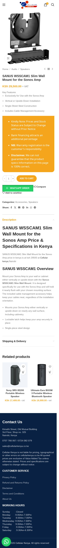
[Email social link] (19, 207)
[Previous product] (45, 69)
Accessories (21, 202)
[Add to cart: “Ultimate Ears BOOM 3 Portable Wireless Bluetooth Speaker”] (50, 372)
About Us (6, 499)
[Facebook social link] (11, 207)
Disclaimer (7, 488)
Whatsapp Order (19, 188)
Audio (14, 69)
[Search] (53, 5)
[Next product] (52, 69)
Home (5, 69)
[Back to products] (49, 69)
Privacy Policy (9, 477)
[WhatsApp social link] (31, 207)
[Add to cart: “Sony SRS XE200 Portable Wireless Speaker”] (23, 372)
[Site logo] (28, 4)
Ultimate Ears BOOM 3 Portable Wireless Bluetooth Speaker (42, 393)
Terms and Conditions (13, 493)
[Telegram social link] (35, 207)
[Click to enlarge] (8, 58)
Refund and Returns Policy (15, 482)
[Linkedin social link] (27, 207)
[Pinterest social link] (23, 207)
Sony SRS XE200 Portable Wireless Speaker (15, 393)
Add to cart (27, 178)
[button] (17, 188)
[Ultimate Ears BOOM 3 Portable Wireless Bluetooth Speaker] (41, 374)
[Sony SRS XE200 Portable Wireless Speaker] (15, 374)
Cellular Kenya (23, 543)
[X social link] (15, 207)
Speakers (25, 69)
